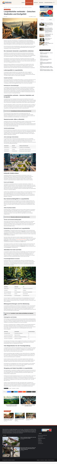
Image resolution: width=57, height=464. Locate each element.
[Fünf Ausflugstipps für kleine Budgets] (20, 415)
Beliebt (50, 19)
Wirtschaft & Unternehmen (48, 2)
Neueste (42, 19)
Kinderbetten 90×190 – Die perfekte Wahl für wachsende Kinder (49, 35)
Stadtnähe (17, 388)
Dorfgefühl (10, 388)
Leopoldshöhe (13, 388)
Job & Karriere (41, 2)
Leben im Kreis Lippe (29, 2)
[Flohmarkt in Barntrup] (31, 415)
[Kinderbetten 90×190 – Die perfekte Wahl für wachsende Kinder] (41, 35)
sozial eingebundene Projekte (21, 239)
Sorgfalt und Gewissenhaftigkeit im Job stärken (49, 43)
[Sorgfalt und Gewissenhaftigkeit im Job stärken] (41, 43)
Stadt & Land (36, 2)
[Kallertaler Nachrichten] (7, 2)
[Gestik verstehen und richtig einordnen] (41, 39)
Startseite (23, 2)
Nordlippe (39, 440)
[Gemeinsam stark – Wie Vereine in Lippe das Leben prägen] (9, 415)
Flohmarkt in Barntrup (29, 419)
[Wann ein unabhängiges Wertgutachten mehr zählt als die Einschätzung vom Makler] (41, 24)
